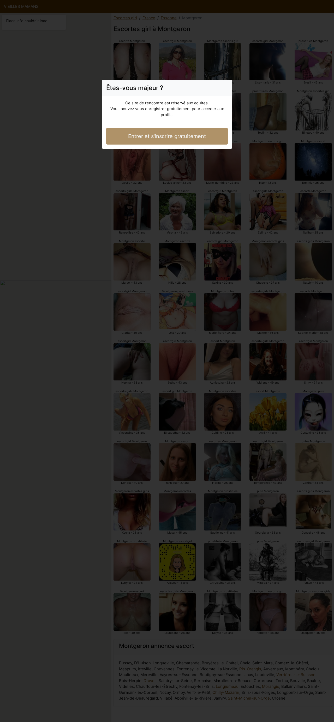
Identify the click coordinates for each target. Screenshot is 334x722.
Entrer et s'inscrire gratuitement (167, 136)
